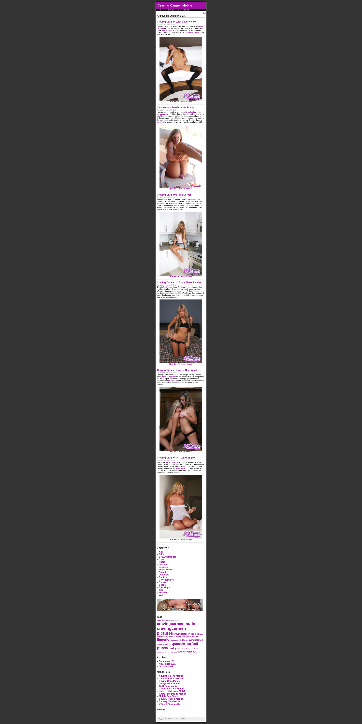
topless (190, 651)
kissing (178, 636)
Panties (163, 577)
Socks (162, 585)
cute (201, 634)
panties (179, 644)
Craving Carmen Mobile (175, 5)
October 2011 (166, 666)
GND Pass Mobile (168, 686)
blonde (171, 620)
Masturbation (166, 569)
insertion (172, 636)
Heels (162, 562)
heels (166, 636)
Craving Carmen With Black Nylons (177, 21)
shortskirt (194, 649)
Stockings (164, 587)
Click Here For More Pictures (180, 102)
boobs (177, 620)
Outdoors (164, 574)
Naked (162, 572)
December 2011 (167, 661)
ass (162, 620)
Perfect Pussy (166, 580)
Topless (163, 592)
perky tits (171, 207)
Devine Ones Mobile (169, 681)
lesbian (197, 636)
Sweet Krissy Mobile (170, 704)
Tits (161, 590)
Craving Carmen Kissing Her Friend (177, 370)
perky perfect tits (182, 468)
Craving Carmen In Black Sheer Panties (179, 282)
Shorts (162, 582)
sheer (179, 649)
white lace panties (167, 377)
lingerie (163, 639)
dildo (159, 636)
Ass (161, 552)
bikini (166, 620)
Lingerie (163, 567)
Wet (161, 595)
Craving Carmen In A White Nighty (176, 457)
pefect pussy (171, 297)
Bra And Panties (167, 557)
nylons (159, 644)
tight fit (159, 122)
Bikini (162, 554)
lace (183, 636)
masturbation (175, 640)
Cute (161, 559)
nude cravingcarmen (191, 640)
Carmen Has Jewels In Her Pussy (175, 107)
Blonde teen (162, 200)
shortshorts (186, 649)
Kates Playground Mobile (172, 694)
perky (173, 648)
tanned (181, 651)
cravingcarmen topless (186, 634)
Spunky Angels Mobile (171, 699)
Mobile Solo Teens (169, 696)
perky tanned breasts (190, 32)
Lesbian (163, 564)
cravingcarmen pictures (171, 631)
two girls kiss (172, 381)
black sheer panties (192, 289)
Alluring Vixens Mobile (171, 676)
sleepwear (160, 652)
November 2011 (167, 664)
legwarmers (189, 636)
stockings (173, 652)
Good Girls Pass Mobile (171, 688)
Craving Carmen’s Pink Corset (174, 194)
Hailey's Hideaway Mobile (172, 691)
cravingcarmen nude (176, 624)
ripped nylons (166, 30)
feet (162, 636)
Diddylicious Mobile (169, 683)
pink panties (173, 203)
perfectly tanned (167, 287)
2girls (159, 620)
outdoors (167, 644)
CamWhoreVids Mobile (171, 678)
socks (167, 652)
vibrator (197, 652)
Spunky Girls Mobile (169, 701)
